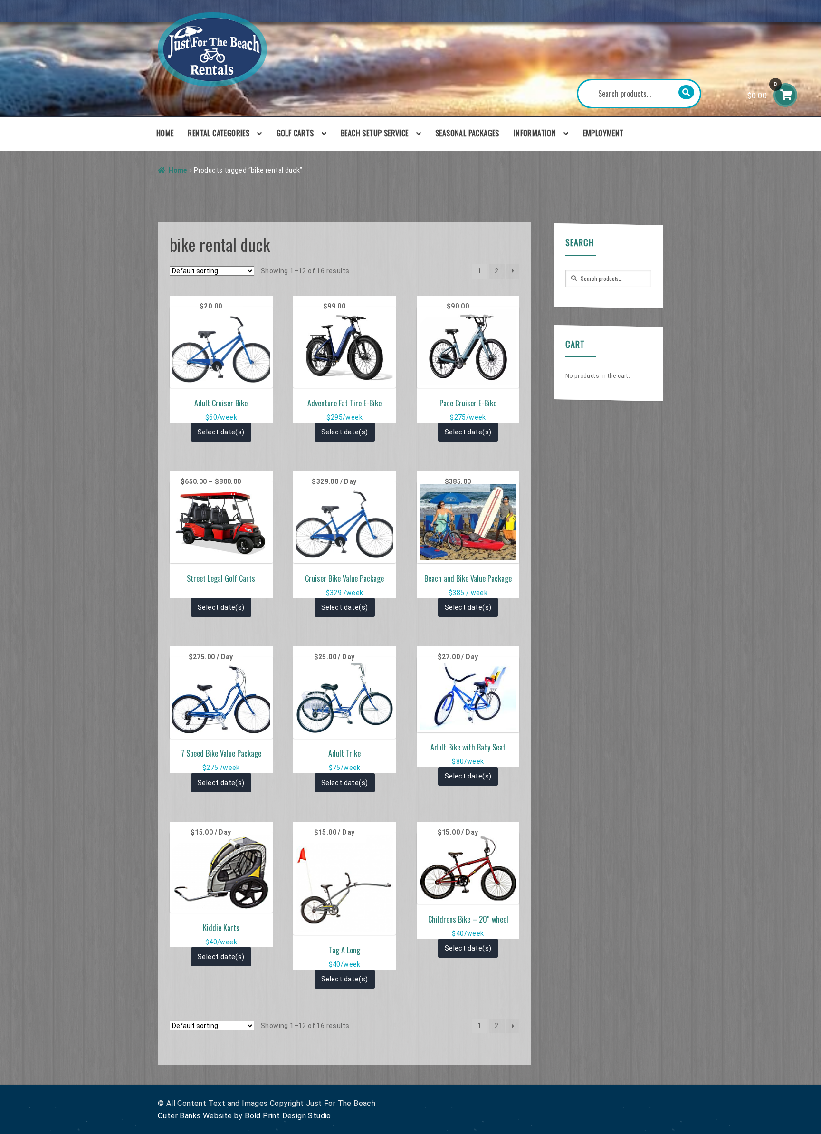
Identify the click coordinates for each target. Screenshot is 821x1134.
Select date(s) (221, 432)
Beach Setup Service (375, 133)
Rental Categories (218, 133)
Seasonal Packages (467, 133)
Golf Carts (295, 133)
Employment (603, 133)
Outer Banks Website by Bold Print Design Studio (244, 1115)
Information (535, 133)
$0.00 (762, 90)
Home (165, 133)
